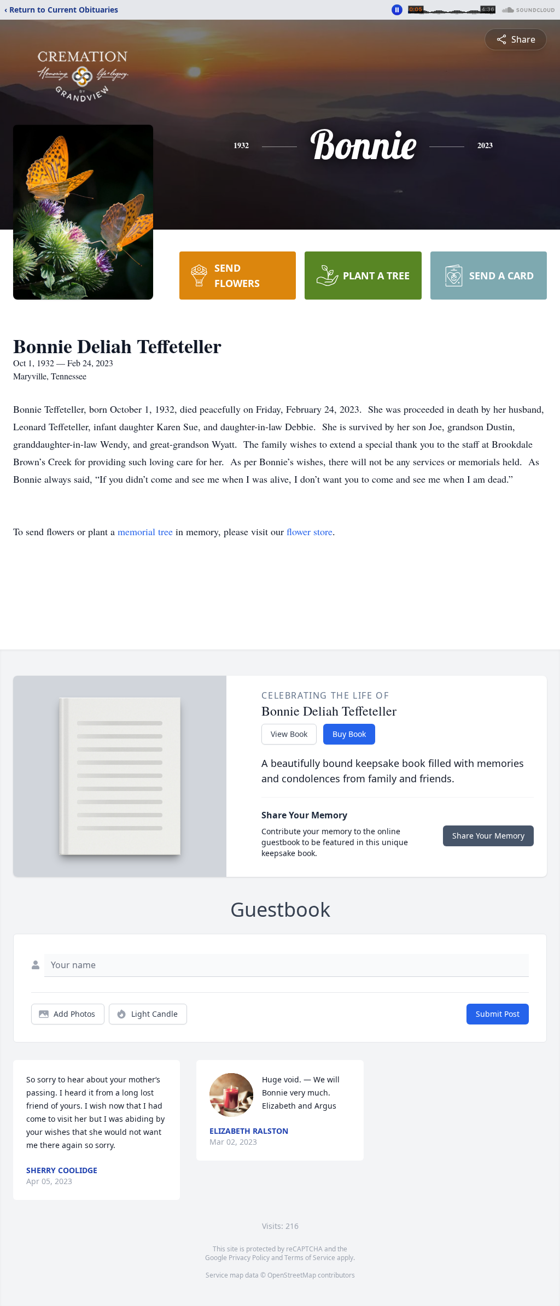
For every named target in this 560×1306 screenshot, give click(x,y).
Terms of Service (309, 1257)
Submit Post (498, 1014)
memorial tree (145, 531)
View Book (289, 734)
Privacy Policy (249, 1257)
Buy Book (349, 734)
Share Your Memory (488, 835)
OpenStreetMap (291, 1275)
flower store (309, 531)
